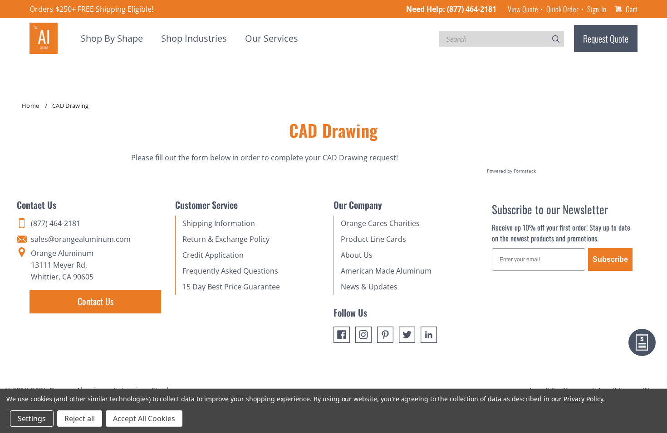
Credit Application (213, 255)
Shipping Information (218, 223)
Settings (32, 418)
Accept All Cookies (144, 418)
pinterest (385, 335)
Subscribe (610, 259)
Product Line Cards (373, 239)
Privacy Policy (583, 399)
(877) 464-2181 (471, 9)
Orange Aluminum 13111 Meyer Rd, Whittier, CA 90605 (62, 265)
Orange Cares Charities (380, 223)
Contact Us (95, 301)
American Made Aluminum (386, 271)
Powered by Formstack (511, 171)
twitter (407, 335)
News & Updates (369, 287)
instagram (363, 335)
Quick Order (562, 9)
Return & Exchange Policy (226, 239)
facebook (342, 335)
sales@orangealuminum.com (81, 239)
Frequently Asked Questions (230, 271)
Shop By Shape (112, 38)
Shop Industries (194, 38)
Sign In (596, 9)
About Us (357, 255)
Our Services (271, 38)
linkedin (429, 335)
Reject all (79, 418)
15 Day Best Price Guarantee (231, 287)
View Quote (523, 9)
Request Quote (605, 38)
